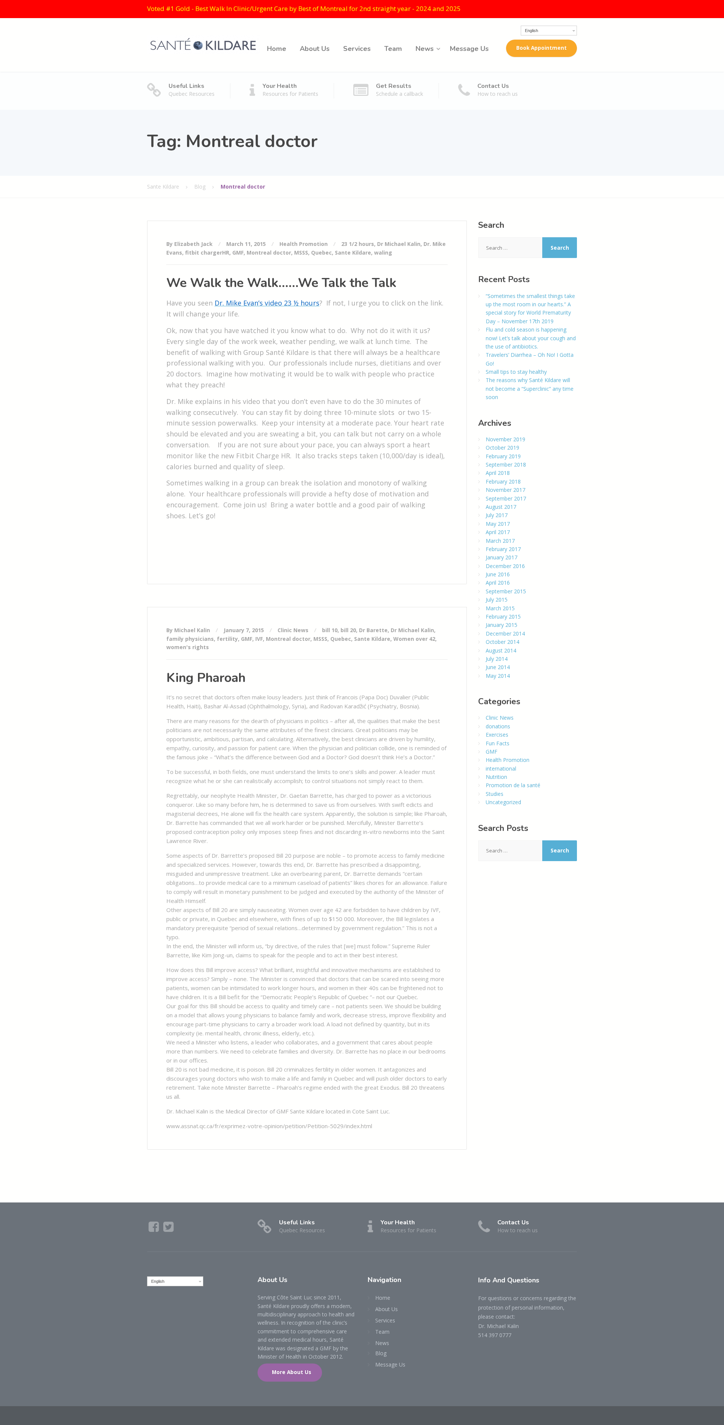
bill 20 (348, 630)
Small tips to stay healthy (516, 371)
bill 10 (329, 630)
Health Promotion (303, 243)
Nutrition (496, 776)
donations (498, 726)
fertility (227, 638)
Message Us (469, 48)
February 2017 (503, 549)
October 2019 (502, 447)
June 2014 (498, 667)
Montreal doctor (269, 252)
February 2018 (503, 481)
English (531, 30)
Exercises (497, 734)
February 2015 (503, 616)
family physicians (190, 638)
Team (393, 48)
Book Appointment (541, 48)
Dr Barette (373, 630)
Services (357, 48)
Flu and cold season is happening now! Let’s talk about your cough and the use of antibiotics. (531, 338)
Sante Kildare (353, 252)
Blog (381, 1353)
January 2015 (501, 624)
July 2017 (497, 515)
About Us (315, 48)
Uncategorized (503, 802)
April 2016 (498, 582)
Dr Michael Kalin (398, 243)
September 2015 (506, 591)
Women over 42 (414, 638)
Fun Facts (497, 743)
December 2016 (505, 566)
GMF (238, 252)
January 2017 (501, 557)
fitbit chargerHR (207, 252)
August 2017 (501, 506)
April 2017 (498, 532)
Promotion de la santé (513, 785)
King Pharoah (205, 677)
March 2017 (500, 540)
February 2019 (503, 456)
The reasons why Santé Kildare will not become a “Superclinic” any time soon (530, 388)
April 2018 (498, 472)
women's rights (187, 647)
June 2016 (498, 574)
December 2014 (505, 633)
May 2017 (498, 523)
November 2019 (505, 439)
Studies (494, 793)
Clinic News (293, 630)
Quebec (321, 252)
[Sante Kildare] (203, 44)
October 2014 (502, 641)
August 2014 (501, 650)
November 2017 (505, 489)
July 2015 (497, 599)
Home (276, 48)
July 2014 (497, 658)
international (501, 768)
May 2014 (498, 675)
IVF (259, 638)
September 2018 (506, 464)
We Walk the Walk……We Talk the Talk (281, 283)
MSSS (301, 252)
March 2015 (500, 608)
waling (383, 252)
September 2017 (506, 498)
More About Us (290, 1372)
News (425, 48)
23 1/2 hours (357, 243)
